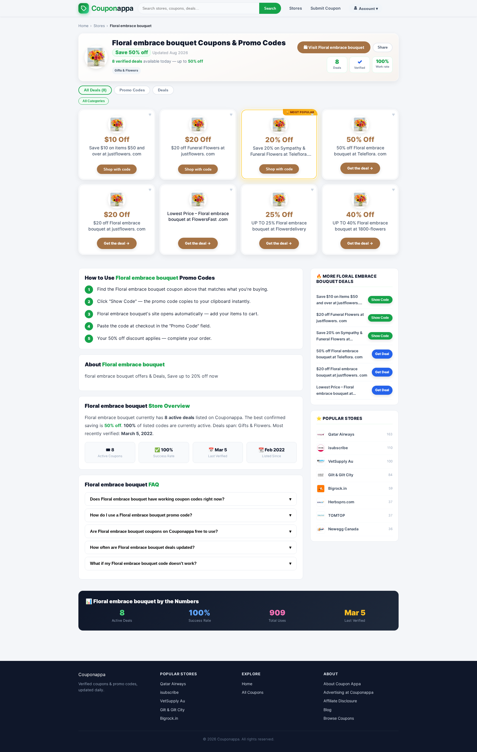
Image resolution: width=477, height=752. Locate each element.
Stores (295, 8)
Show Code (380, 300)
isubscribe (169, 692)
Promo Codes (132, 90)
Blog (328, 709)
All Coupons (252, 692)
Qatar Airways (173, 683)
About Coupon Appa (342, 683)
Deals (163, 90)
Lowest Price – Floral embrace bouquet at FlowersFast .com (198, 216)
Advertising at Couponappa (348, 692)
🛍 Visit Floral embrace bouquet (334, 47)
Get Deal (382, 354)
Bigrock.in (169, 718)
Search (270, 8)
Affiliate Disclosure (340, 700)
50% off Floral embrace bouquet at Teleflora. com (339, 354)
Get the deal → (360, 168)
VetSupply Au (172, 700)
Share (383, 47)
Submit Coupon (326, 8)
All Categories (94, 101)
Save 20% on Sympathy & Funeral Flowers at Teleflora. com (279, 154)
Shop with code (117, 169)
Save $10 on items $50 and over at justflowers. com (337, 300)
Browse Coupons (339, 718)
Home (83, 25)
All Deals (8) (95, 90)
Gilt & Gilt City (172, 709)
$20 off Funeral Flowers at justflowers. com (340, 317)
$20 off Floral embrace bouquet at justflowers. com (341, 372)
